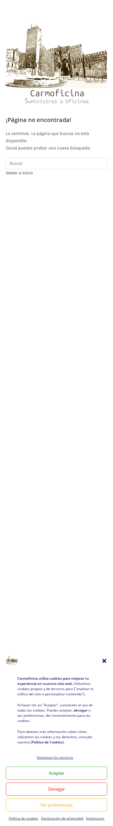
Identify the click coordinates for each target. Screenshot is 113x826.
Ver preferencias (56, 805)
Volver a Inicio (19, 173)
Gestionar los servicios (55, 757)
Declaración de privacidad (62, 818)
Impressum (95, 818)
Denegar (56, 789)
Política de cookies (23, 818)
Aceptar (56, 773)
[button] (104, 661)
